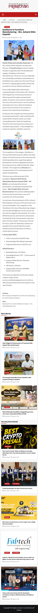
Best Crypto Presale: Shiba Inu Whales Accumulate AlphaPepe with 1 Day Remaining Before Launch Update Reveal (19, 453)
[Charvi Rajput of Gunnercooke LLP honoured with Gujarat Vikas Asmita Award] (19, 329)
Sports (16, 588)
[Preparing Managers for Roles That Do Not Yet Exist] (19, 474)
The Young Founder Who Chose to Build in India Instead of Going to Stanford (16, 378)
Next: (17, 304)
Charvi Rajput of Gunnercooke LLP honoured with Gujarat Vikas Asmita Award (17, 344)
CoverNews (27, 608)
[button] (3, 14)
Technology (8, 446)
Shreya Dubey (7, 37)
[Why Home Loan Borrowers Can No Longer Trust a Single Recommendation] (19, 508)
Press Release (22, 338)
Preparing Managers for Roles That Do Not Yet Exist (17, 488)
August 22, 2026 (15, 457)
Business (7, 484)
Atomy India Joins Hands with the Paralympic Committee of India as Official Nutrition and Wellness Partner (18, 595)
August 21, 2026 (15, 347)
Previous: (19, 295)
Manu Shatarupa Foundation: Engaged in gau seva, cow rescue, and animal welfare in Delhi (17, 413)
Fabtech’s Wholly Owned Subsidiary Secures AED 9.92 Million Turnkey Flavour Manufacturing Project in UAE (18, 558)
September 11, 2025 (17, 37)
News (14, 338)
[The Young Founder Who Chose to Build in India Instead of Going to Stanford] (19, 363)
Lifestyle (7, 27)
